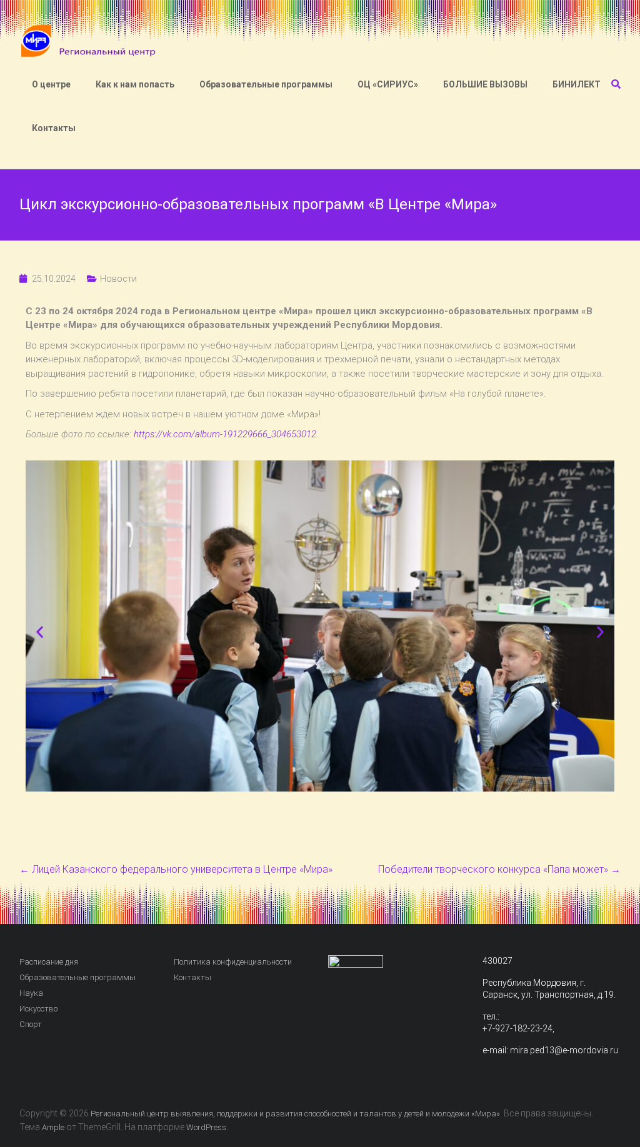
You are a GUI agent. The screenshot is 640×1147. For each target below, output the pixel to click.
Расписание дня (48, 961)
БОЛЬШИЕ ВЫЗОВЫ (485, 84)
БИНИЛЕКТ (576, 84)
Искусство (38, 1008)
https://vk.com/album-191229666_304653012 (225, 434)
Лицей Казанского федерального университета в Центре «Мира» (175, 869)
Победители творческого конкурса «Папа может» (499, 869)
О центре (51, 84)
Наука (31, 993)
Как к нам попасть (135, 84)
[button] (40, 631)
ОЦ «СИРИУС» (388, 84)
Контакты (54, 128)
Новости (118, 279)
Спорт (30, 1024)
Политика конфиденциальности (233, 961)
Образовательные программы (265, 84)
